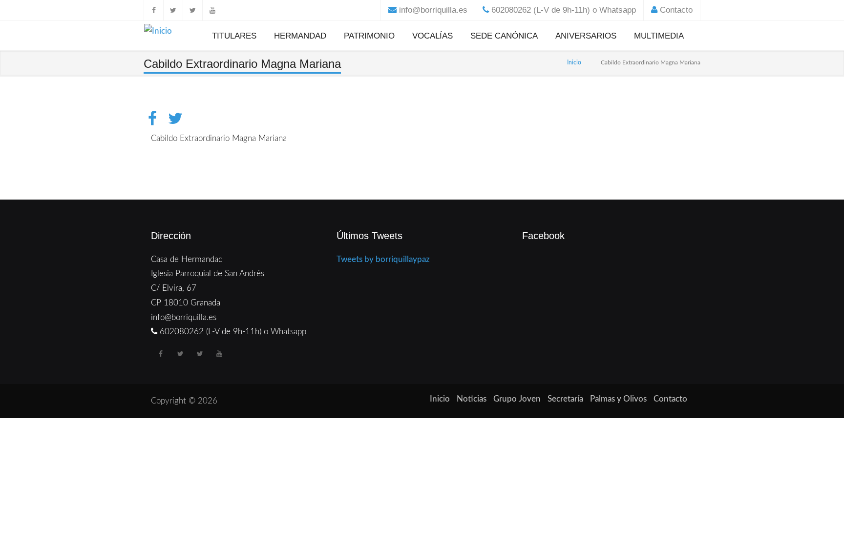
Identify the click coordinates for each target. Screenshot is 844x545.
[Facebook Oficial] (153, 10)
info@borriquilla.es (433, 10)
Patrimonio (369, 35)
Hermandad (300, 35)
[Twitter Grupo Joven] (192, 10)
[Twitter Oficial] (173, 10)
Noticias (471, 399)
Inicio (574, 62)
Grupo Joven (517, 399)
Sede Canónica (504, 35)
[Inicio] (158, 33)
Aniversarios (585, 35)
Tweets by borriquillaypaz (383, 259)
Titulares (234, 35)
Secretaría (565, 399)
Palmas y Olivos (618, 399)
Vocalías (432, 35)
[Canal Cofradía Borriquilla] (212, 10)
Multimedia (659, 35)
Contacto (676, 10)
